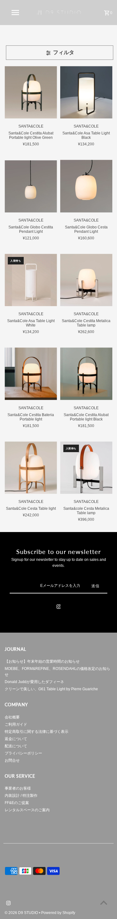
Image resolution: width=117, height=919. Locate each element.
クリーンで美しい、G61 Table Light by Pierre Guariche (51, 689)
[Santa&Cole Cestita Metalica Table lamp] (86, 280)
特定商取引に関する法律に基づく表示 (36, 731)
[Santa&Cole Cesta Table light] (31, 467)
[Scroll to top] (104, 903)
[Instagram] (58, 607)
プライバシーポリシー (23, 753)
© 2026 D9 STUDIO (22, 913)
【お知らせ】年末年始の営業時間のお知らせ (42, 661)
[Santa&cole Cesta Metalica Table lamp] (86, 467)
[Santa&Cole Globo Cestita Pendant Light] (31, 186)
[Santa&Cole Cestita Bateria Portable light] (31, 373)
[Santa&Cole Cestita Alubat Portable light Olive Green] (31, 92)
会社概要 (12, 717)
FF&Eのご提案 (17, 803)
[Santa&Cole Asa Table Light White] (31, 280)
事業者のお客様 (18, 788)
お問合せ (12, 760)
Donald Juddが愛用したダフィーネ (34, 682)
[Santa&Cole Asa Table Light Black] (86, 92)
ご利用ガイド (16, 724)
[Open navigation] (15, 12)
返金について (16, 739)
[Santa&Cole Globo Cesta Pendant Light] (86, 186)
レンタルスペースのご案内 (27, 810)
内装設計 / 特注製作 (21, 795)
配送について (16, 746)
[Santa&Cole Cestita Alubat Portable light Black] (86, 373)
